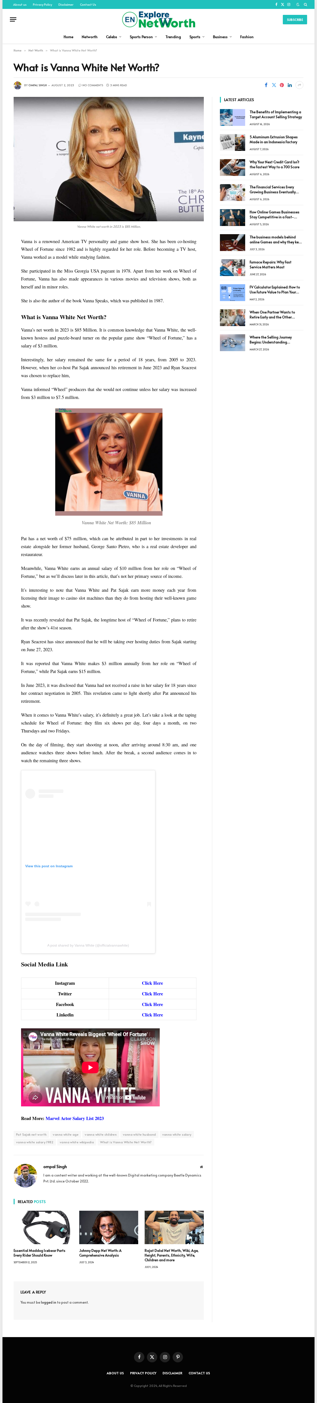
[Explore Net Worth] (158, 19)
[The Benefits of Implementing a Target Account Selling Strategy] (232, 117)
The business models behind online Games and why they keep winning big (276, 240)
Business (220, 36)
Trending (173, 36)
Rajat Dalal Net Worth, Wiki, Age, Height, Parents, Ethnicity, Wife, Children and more (172, 1255)
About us (19, 4)
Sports (194, 36)
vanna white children (101, 1134)
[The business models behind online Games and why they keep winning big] (232, 242)
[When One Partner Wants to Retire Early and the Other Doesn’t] (232, 317)
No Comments (92, 85)
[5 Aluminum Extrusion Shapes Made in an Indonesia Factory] (232, 142)
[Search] (305, 4)
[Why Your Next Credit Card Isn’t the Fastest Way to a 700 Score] (232, 167)
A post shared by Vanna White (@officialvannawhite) (88, 945)
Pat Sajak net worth (31, 1134)
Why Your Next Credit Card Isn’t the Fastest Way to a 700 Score (274, 164)
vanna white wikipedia (77, 1142)
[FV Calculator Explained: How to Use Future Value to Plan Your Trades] (232, 292)
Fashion (247, 36)
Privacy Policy (42, 4)
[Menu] (13, 19)
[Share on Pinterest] (282, 85)
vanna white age (66, 1134)
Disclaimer (66, 4)
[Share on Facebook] (266, 85)
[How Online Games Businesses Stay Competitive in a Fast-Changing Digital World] (232, 217)
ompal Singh (37, 85)
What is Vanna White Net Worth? (126, 1142)
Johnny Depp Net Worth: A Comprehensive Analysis (100, 1253)
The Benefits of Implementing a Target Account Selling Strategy (276, 114)
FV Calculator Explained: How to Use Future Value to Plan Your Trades (275, 290)
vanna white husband (139, 1134)
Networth (90, 36)
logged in (48, 1302)
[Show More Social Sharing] (299, 85)
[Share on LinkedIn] (289, 85)
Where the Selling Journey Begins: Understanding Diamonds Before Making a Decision (272, 340)
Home (68, 36)
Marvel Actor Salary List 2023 (75, 1118)
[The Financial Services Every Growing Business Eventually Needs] (232, 192)
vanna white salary (176, 1134)
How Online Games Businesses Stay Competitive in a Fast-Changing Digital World (274, 215)
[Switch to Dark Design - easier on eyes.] (298, 4)
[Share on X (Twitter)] (274, 85)
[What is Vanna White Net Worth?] (109, 159)
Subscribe (295, 20)
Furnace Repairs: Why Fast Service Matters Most (270, 264)
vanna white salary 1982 (34, 1142)
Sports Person (141, 36)
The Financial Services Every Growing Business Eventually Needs (273, 190)
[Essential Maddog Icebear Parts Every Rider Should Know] (43, 1227)
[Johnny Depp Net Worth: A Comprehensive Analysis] (108, 1227)
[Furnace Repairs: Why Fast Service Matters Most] (232, 267)
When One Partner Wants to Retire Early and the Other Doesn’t (272, 315)
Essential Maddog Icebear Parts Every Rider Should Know (39, 1253)
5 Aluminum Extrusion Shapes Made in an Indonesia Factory (274, 139)
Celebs (111, 36)
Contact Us (88, 4)
